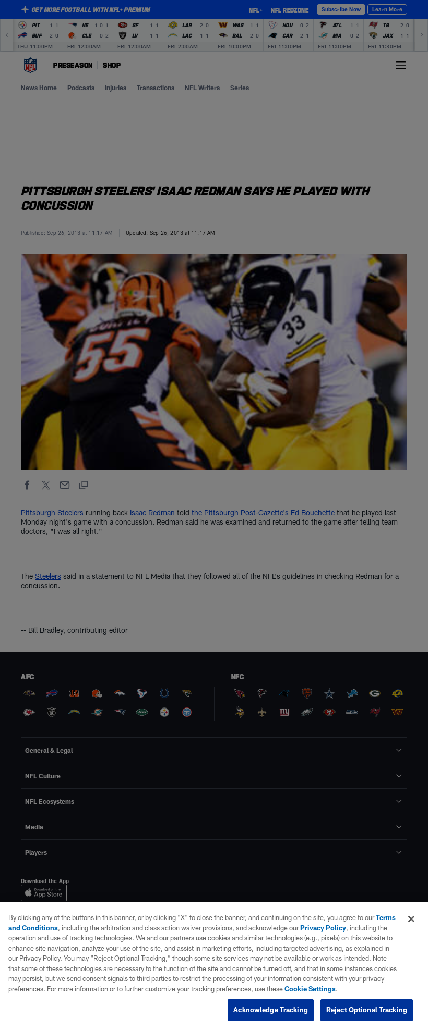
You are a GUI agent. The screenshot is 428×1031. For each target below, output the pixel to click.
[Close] (411, 919)
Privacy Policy (323, 928)
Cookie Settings (310, 989)
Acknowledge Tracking (270, 1009)
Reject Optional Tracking (366, 1009)
